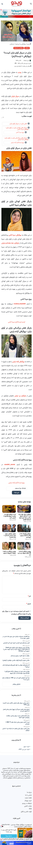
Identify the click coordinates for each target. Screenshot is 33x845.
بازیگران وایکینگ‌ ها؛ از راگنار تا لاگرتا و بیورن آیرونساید (25, 535)
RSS (30, 809)
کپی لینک (16, 493)
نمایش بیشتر (16, 684)
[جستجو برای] (2, 5)
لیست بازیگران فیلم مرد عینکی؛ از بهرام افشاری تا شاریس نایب (10, 516)
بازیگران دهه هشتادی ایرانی (10, 243)
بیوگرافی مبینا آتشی (15, 235)
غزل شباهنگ (26, 60)
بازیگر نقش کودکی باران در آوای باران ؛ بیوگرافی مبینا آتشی (17, 128)
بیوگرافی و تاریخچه (20, 44)
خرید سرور (26, 746)
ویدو (28, 44)
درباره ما (29, 792)
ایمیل (28, 604)
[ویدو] (16, 4)
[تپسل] (1, 840)
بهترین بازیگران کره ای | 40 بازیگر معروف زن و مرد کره (24, 553)
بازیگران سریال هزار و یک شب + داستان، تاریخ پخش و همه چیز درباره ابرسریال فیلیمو (24, 517)
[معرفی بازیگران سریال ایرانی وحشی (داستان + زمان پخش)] (9, 528)
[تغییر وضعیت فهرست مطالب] (2, 118)
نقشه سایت (28, 798)
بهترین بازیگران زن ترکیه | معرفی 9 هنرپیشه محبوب (9, 552)
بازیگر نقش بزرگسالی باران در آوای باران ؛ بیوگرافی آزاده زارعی (16, 139)
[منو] (31, 5)
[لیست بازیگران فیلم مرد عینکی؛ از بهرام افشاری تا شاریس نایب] (9, 509)
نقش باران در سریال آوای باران (18, 124)
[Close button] (32, 840)
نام (29, 596)
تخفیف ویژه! (9, 836)
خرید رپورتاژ (28, 801)
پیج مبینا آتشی (20, 132)
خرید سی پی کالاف (24, 749)
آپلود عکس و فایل (26, 812)
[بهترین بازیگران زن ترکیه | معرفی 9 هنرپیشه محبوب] (9, 546)
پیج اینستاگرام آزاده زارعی (17, 142)
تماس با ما (28, 795)
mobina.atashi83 (19, 304)
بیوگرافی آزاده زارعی (18, 362)
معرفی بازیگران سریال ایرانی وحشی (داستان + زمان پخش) (10, 535)
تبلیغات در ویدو (27, 803)
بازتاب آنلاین (28, 806)
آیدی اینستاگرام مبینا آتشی (16, 322)
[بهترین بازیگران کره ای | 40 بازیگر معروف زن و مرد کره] (24, 546)
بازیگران (12, 44)
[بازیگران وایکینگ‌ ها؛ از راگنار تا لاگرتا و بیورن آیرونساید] (24, 528)
